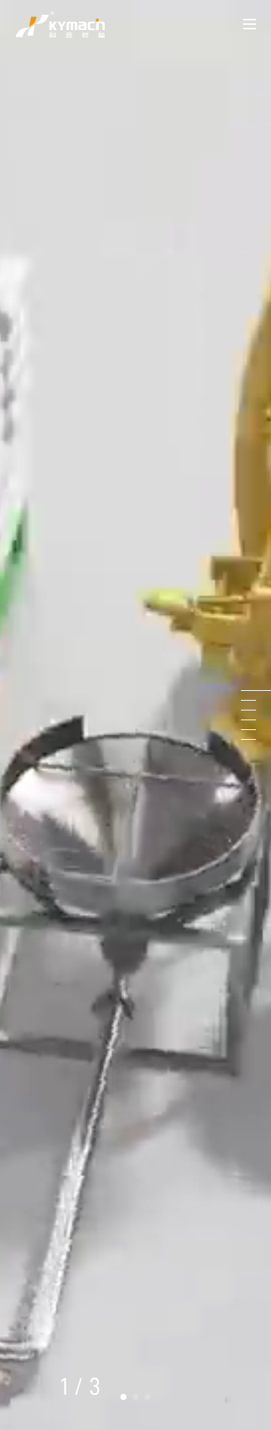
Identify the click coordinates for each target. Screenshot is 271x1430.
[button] (123, 1397)
